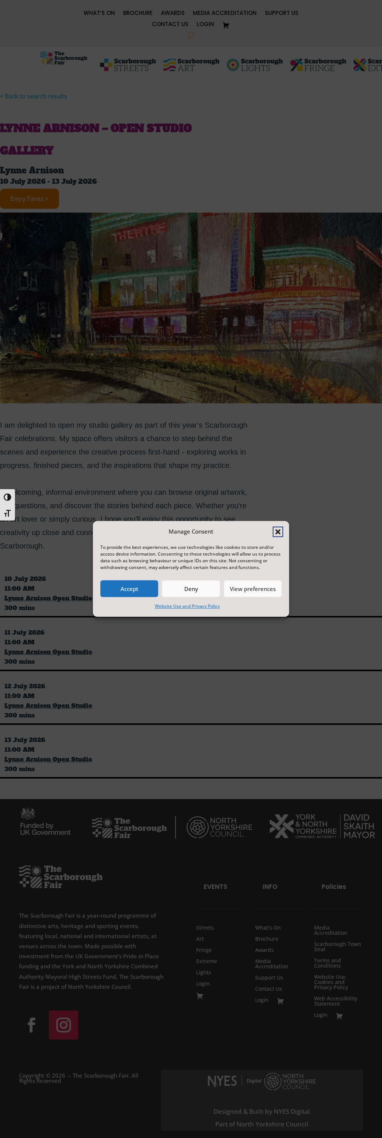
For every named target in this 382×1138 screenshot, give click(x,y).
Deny (191, 588)
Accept (129, 588)
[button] (278, 531)
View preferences (253, 588)
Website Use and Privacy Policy (187, 606)
